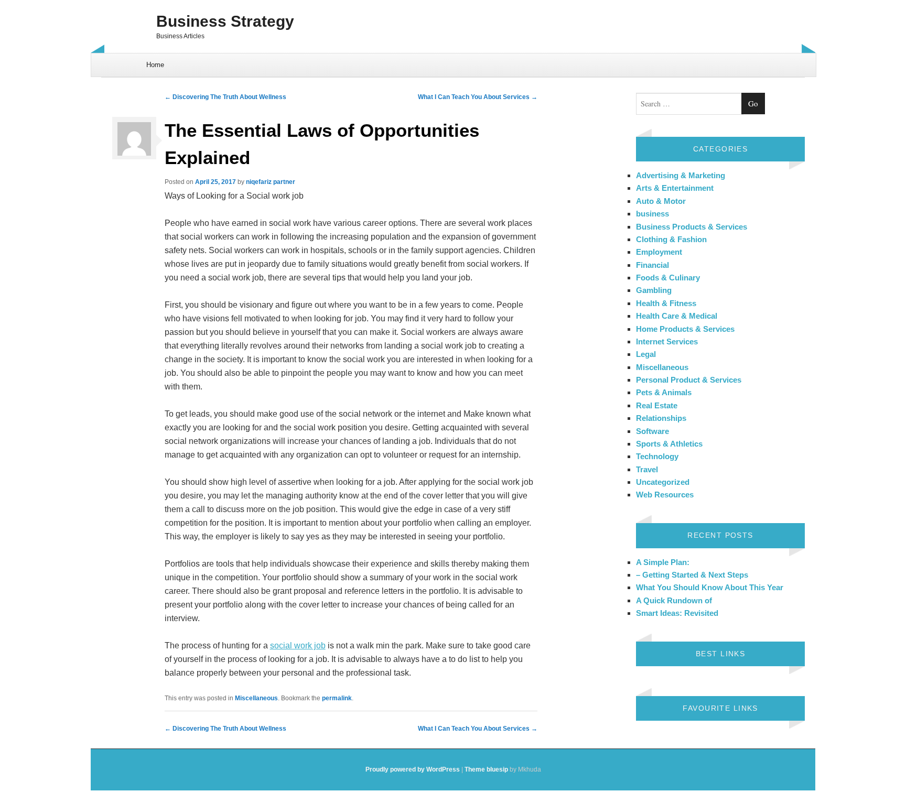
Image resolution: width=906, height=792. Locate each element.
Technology (657, 456)
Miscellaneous (256, 698)
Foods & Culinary (668, 277)
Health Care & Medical (676, 315)
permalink (337, 698)
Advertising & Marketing (680, 175)
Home (155, 65)
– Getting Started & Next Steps (692, 574)
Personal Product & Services (688, 379)
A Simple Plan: (662, 562)
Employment (659, 251)
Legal (646, 354)
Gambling (654, 290)
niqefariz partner (270, 182)
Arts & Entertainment (675, 187)
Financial (652, 265)
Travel (647, 469)
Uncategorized (662, 482)
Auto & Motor (661, 201)
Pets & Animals (664, 392)
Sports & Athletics (669, 443)
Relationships (661, 418)
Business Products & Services (691, 226)
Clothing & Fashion (671, 239)
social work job (298, 645)
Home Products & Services (685, 328)
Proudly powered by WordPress (412, 769)
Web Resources (665, 494)
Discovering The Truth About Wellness (225, 97)
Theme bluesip (486, 769)
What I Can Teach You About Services (477, 97)
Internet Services (667, 341)
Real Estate (656, 405)
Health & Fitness (666, 303)
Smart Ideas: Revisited (677, 613)
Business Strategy (225, 21)
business (652, 213)
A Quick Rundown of (674, 600)
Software (652, 431)
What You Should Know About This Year (709, 587)
